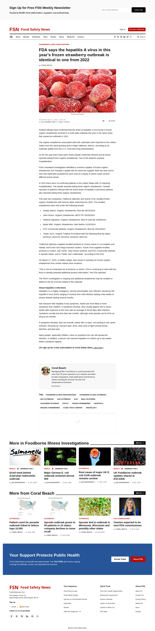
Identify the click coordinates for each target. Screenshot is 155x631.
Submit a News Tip (107, 607)
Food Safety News (80, 628)
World (12, 469)
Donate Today (120, 559)
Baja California (88, 399)
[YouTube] (128, 37)
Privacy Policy (140, 599)
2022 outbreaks (47, 399)
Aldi (76, 399)
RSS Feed (103, 611)
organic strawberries (50, 408)
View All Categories (71, 611)
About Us (138, 591)
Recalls (66, 607)
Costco (65, 403)
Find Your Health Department (111, 591)
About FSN (138, 559)
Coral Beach (46, 65)
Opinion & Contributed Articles (75, 599)
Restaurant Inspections (109, 595)
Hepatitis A (98, 403)
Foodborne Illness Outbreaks (93, 395)
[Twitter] (118, 37)
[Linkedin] (124, 37)
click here (97, 348)
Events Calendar (106, 599)
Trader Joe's (91, 408)
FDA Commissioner (122, 518)
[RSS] (131, 37)
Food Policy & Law (70, 591)
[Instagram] (121, 37)
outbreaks (84, 468)
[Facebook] (115, 37)
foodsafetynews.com (17, 592)
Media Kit (139, 603)
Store (137, 607)
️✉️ (12, 607)
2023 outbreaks (64, 399)
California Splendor (49, 403)
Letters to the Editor (107, 603)
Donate (138, 611)
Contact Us (139, 595)
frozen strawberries (81, 403)
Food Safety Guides (71, 595)
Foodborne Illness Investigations (54, 44)
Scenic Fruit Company (72, 408)
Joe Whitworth (18, 482)
